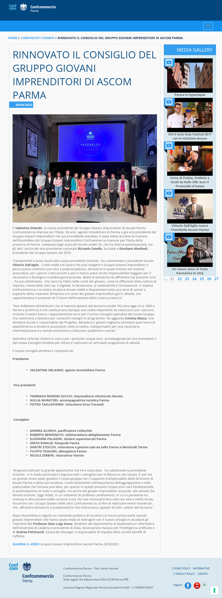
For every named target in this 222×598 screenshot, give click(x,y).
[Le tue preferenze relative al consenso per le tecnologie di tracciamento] (214, 590)
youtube (197, 585)
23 (187, 278)
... (165, 278)
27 (216, 278)
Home (12, 38)
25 (202, 278)
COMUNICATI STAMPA (37, 38)
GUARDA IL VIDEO (26, 544)
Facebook (187, 585)
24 (194, 278)
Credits (203, 574)
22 (180, 278)
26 (209, 278)
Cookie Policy (181, 568)
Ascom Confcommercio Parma (32, 8)
